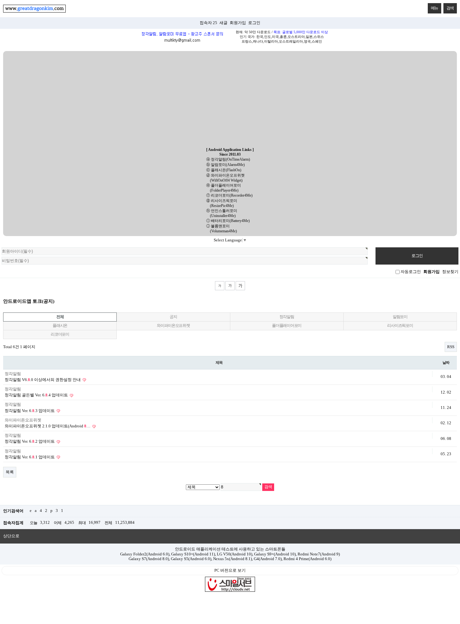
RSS (450, 347)
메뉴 (434, 8)
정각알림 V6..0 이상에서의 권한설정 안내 (43, 380)
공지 (173, 317)
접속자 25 (208, 23)
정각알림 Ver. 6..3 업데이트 (30, 411)
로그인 (254, 23)
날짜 (445, 362)
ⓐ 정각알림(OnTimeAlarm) (228, 159)
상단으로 (11, 536)
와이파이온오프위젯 (173, 325)
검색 (450, 8)
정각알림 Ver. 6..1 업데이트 (30, 457)
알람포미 (400, 317)
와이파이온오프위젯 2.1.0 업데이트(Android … (48, 426)
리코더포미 (60, 334)
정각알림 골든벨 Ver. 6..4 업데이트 (37, 395)
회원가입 (238, 23)
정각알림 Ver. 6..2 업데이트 (30, 441)
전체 (60, 317)
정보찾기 (450, 272)
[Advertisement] (230, 99)
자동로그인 (411, 272)
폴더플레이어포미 (286, 325)
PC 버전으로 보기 (230, 570)
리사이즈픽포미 (400, 325)
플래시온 (60, 325)
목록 (10, 472)
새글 (223, 23)
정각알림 (286, 317)
